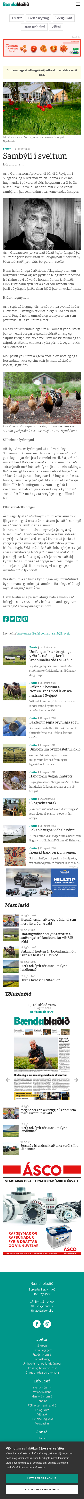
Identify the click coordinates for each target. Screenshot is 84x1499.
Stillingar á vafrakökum (42, 1489)
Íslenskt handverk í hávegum (52, 852)
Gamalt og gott (42, 1350)
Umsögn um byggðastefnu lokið (54, 749)
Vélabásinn (42, 1423)
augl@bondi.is (44, 1310)
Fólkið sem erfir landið (42, 1405)
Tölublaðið (18, 993)
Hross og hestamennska (42, 1368)
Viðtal (56, 27)
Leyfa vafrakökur (41, 1478)
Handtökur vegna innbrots (50, 776)
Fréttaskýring (38, 18)
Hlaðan (42, 1438)
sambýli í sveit (61, 633)
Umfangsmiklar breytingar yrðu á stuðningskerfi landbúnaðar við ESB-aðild (51, 655)
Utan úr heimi (34, 27)
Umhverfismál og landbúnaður (42, 1363)
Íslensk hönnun (42, 1387)
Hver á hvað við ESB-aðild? (40, 980)
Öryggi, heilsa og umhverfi (42, 1372)
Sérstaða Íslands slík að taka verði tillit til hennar (49, 1147)
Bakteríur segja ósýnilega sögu (54, 722)
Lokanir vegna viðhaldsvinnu (53, 830)
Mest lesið (17, 905)
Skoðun (42, 1345)
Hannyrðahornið (42, 1396)
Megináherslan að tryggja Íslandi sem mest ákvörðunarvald (48, 921)
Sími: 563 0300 (44, 1301)
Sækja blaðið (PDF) (42, 1012)
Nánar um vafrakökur (33, 1467)
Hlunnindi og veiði (42, 1419)
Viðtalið (42, 1414)
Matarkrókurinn (42, 1392)
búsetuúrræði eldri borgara (33, 633)
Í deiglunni (63, 18)
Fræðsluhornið (42, 1354)
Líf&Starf (42, 1381)
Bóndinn (42, 1401)
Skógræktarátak (42, 803)
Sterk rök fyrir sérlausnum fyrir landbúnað (44, 968)
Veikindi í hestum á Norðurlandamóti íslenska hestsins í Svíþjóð (50, 691)
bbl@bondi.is (44, 1306)
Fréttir (17, 18)
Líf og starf (42, 1410)
